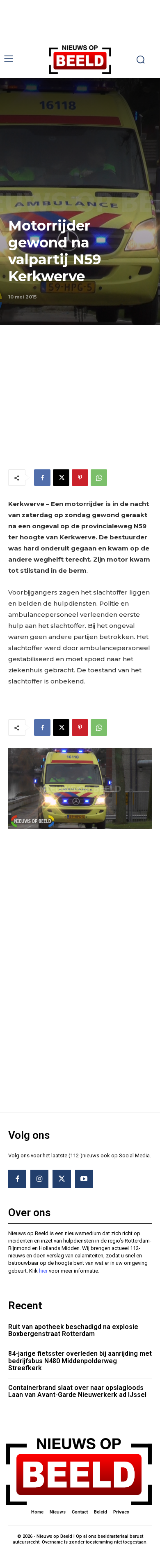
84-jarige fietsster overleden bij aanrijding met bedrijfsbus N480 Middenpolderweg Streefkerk (80, 1361)
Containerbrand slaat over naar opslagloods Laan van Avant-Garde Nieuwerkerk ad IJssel (77, 1391)
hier (43, 1271)
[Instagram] (39, 1179)
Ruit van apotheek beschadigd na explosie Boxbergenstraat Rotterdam (73, 1330)
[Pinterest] (80, 477)
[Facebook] (42, 477)
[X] (61, 477)
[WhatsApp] (99, 477)
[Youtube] (84, 1179)
